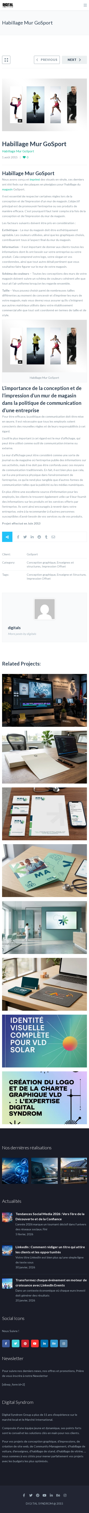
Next (72, 59)
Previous (49, 59)
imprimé (35, 179)
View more (44, 700)
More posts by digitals (22, 634)
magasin (7, 189)
